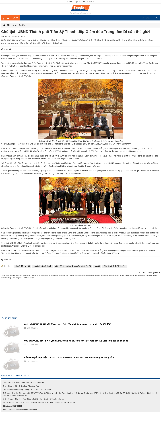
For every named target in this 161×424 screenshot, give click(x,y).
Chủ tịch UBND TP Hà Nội (115, 266)
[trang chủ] (80, 11)
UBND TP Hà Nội (22, 266)
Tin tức (22, 25)
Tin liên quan (10, 318)
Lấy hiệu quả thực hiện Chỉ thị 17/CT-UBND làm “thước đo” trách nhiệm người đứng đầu (69, 357)
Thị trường (12, 25)
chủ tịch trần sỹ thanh (42, 266)
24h (16, 18)
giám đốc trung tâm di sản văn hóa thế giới (73, 266)
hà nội (97, 266)
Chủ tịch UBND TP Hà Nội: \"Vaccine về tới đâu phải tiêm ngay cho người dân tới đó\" (67, 324)
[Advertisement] (80, 296)
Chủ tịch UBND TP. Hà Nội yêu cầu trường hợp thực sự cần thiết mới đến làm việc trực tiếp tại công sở (76, 341)
